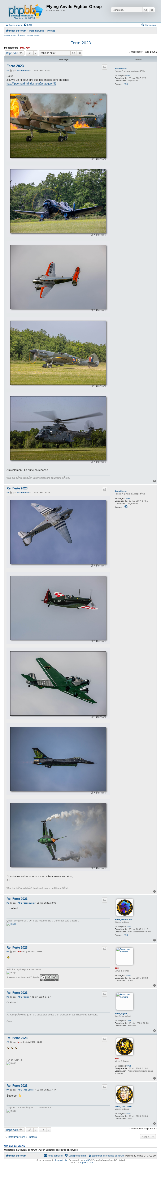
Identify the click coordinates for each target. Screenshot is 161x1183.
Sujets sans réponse (14, 35)
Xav (28, 47)
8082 (128, 975)
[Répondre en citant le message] (104, 66)
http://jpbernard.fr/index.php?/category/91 (31, 83)
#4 (7, 951)
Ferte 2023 (80, 43)
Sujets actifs (33, 35)
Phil (22, 47)
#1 (7, 70)
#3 (7, 903)
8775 (128, 1066)
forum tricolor (61, 1160)
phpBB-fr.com (86, 1162)
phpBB (87, 1160)
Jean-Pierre (121, 68)
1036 (128, 1020)
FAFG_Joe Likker (123, 1106)
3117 (128, 926)
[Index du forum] (25, 11)
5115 (128, 1113)
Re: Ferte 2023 (16, 488)
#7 (7, 1090)
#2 (7, 492)
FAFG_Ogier (121, 1013)
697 (128, 75)
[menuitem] (27, 25)
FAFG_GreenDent (123, 919)
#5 (7, 997)
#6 (7, 1042)
